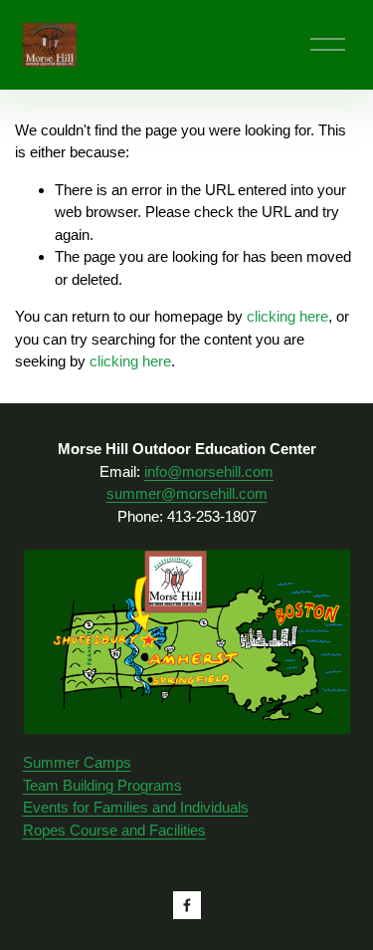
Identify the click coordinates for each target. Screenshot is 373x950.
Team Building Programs (102, 785)
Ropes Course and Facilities (114, 830)
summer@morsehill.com (187, 493)
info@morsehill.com (209, 471)
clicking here (287, 316)
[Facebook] (187, 905)
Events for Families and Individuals (136, 807)
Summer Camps (77, 762)
